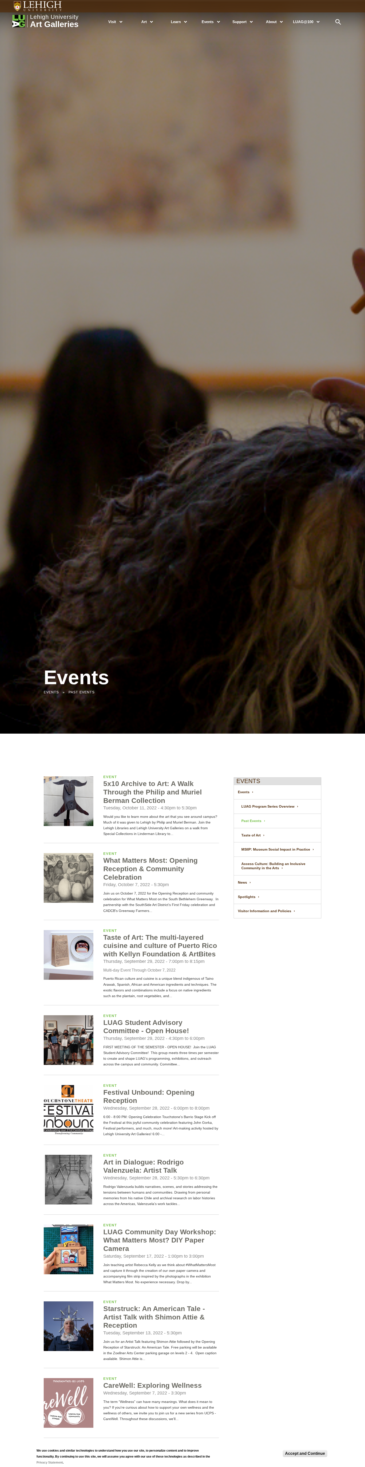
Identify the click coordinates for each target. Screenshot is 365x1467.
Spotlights (247, 897)
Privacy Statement (49, 1462)
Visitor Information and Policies (264, 911)
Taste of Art (251, 835)
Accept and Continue (305, 1453)
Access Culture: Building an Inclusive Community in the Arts (273, 866)
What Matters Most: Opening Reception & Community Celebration (150, 869)
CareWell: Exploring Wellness (152, 1385)
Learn (176, 22)
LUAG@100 (303, 22)
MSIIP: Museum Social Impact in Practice (275, 849)
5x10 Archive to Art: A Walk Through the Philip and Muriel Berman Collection (152, 792)
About (271, 22)
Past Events (251, 821)
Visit (112, 22)
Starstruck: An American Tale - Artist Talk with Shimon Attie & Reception (154, 1317)
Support (239, 22)
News (242, 882)
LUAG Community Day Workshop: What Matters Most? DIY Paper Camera (159, 1240)
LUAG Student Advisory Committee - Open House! (146, 1027)
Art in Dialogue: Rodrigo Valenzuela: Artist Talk (143, 1166)
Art (144, 22)
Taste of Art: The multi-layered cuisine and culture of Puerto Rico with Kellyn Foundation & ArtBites (160, 946)
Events (208, 22)
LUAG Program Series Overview (267, 806)
